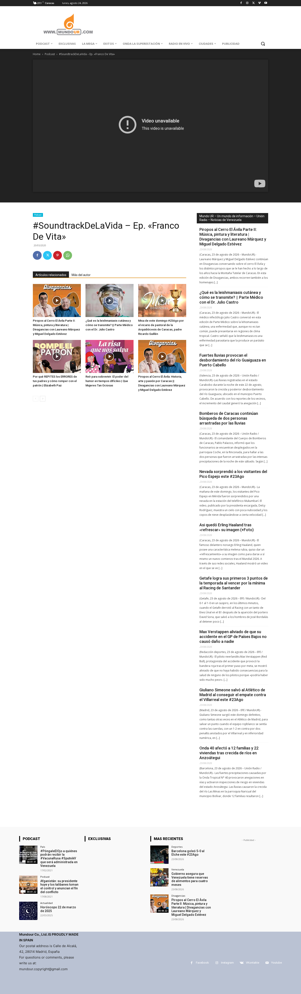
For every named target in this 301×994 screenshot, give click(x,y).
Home (37, 54)
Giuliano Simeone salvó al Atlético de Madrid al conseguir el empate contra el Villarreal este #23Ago (232, 695)
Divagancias (178, 895)
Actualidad (46, 903)
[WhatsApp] (67, 255)
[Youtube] (265, 3)
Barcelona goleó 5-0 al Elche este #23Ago (187, 853)
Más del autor (81, 275)
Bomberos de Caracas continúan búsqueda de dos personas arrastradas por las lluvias (228, 418)
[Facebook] (241, 3)
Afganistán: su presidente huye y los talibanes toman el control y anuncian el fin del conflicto (59, 886)
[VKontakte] (241, 963)
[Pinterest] (57, 255)
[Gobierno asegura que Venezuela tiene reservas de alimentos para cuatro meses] (159, 877)
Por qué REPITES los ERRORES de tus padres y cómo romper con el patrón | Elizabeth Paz (55, 381)
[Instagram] (247, 3)
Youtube (276, 962)
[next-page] (42, 398)
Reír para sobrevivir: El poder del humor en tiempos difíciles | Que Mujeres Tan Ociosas (106, 381)
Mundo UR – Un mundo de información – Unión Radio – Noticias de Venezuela (231, 218)
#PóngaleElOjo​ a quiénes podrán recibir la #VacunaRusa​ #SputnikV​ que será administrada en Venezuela (59, 858)
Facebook (202, 962)
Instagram (227, 962)
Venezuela (177, 869)
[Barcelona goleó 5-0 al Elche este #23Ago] (159, 855)
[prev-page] (35, 398)
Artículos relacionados (50, 275)
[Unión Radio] (68, 24)
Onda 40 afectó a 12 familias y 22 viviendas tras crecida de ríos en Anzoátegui (228, 753)
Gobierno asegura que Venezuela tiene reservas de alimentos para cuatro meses (189, 879)
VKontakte (252, 962)
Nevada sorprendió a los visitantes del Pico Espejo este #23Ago (233, 474)
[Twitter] (253, 3)
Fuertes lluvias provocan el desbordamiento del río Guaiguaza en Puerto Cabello (232, 360)
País (42, 847)
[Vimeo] (259, 3)
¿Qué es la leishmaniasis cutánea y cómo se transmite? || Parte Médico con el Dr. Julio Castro (109, 325)
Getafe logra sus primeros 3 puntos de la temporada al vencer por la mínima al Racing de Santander (233, 583)
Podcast (50, 54)
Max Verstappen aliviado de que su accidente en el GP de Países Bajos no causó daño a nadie (233, 636)
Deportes (176, 847)
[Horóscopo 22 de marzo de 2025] (28, 911)
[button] (263, 43)
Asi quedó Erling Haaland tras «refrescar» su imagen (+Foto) (226, 527)
